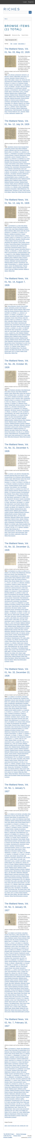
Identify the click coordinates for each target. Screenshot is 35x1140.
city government (24, 586)
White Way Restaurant (24, 654)
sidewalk (7, 108)
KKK (13, 329)
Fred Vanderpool (24, 597)
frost (18, 954)
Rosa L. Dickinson (13, 105)
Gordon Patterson (17, 81)
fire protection (14, 242)
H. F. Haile (22, 497)
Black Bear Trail (9, 705)
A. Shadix (17, 1048)
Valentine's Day (8, 1110)
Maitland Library (14, 93)
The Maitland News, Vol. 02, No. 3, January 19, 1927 (17, 907)
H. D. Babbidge (19, 602)
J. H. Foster (21, 854)
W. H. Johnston (21, 111)
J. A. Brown (13, 328)
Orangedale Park (15, 101)
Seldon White (23, 106)
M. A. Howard (19, 507)
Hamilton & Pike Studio (17, 1070)
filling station (11, 79)
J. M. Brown (25, 411)
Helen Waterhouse (24, 606)
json (18, 1125)
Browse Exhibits (8, 1137)
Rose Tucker (25, 525)
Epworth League (25, 239)
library (10, 91)
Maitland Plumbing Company (12, 182)
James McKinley (9, 413)
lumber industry (8, 862)
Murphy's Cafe (14, 633)
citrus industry (21, 830)
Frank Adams (24, 244)
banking (7, 150)
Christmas (7, 586)
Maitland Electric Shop (15, 178)
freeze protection (12, 954)
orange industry (9, 634)
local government (21, 175)
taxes (6, 767)
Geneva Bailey (15, 165)
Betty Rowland (16, 478)
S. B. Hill (27, 882)
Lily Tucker (12, 505)
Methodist (20, 183)
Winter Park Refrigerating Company (19, 896)
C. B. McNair (15, 152)
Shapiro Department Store (11, 765)
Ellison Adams (17, 835)
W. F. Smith (20, 1005)
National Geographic (15, 98)
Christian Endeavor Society (15, 485)
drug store (23, 76)
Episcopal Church (17, 162)
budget (25, 708)
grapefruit (12, 845)
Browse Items (17, 1135)
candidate (11, 1057)
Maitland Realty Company (11, 514)
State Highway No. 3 (14, 529)
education (12, 78)
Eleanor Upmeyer (19, 78)
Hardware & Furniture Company (13, 604)
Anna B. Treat (17, 147)
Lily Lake (10, 416)
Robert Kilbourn (12, 995)
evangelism (15, 1063)
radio (17, 524)
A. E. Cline (18, 571)
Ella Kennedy (16, 951)
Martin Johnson (14, 183)
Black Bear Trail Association (20, 705)
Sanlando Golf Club (21, 1105)
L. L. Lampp (26, 502)
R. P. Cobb (7, 758)
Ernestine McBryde (9, 592)
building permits (17, 710)
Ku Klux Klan (18, 329)
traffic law (27, 649)
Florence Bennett (24, 494)
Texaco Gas (8, 648)
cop (19, 487)
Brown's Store (8, 152)
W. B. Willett (20, 770)
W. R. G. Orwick (16, 351)
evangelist (21, 1063)
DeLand (20, 718)
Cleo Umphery (13, 487)
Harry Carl (23, 168)
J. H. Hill (27, 172)
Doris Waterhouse (13, 720)
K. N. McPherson (17, 88)
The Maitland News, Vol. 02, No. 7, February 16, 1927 (17, 1022)
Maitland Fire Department (14, 255)
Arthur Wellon (13, 817)
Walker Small (23, 351)
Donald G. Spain (20, 157)
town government (16, 435)
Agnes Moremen (12, 306)
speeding (20, 644)
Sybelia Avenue (9, 110)
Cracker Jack (8, 589)
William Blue (8, 353)
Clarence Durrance (16, 587)
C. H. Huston (12, 314)
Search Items (25, 35)
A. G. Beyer (10, 473)
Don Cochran (14, 948)
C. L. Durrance (15, 711)
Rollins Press (18, 430)
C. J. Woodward (13, 153)
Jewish (18, 413)
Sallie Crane (20, 643)
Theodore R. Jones (17, 190)
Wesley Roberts (23, 892)
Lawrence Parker (23, 618)
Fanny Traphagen (21, 837)
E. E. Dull (23, 488)
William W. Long (24, 1008)
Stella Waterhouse (22, 188)
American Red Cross (15, 475)
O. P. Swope (22, 633)
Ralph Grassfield (23, 524)
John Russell (8, 329)
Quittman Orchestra (18, 428)
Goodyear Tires (8, 167)
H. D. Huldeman (15, 408)
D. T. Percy (26, 235)
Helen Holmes (18, 849)
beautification (11, 703)
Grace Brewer (23, 601)
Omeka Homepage (21, 1134)
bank (16, 148)
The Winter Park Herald (15, 349)
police (6, 522)
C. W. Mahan (13, 827)
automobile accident (10, 148)
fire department (25, 492)
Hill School (21, 170)
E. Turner (26, 834)
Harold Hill (10, 499)
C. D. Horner (20, 232)
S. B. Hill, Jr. (8, 187)
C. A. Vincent (14, 824)
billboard (11, 150)
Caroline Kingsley (9, 155)
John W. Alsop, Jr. (24, 413)
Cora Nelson (23, 487)
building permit (8, 710)
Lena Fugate (13, 331)
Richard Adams (12, 264)
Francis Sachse (8, 597)
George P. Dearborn (16, 599)
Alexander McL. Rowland (19, 698)
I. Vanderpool (12, 611)
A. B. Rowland (11, 225)
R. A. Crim (20, 185)
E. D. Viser (24, 237)
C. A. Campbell (25, 710)
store (12, 887)
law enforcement (9, 504)
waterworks (12, 113)
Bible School (17, 230)
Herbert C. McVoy (15, 1072)
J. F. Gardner (18, 500)
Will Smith (20, 894)
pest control (26, 520)
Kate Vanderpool (21, 736)
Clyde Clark (25, 587)
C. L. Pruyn (12, 482)
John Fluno (7, 616)
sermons (28, 763)
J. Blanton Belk (18, 963)
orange (27, 633)
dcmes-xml (14, 1125)
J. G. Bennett (14, 411)
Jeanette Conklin (24, 614)
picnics (21, 426)
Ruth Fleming (22, 105)
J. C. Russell (26, 963)
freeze (6, 954)
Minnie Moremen (21, 96)
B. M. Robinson (17, 477)
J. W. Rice (17, 86)
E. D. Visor (27, 158)
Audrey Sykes (8, 229)
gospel (6, 1068)
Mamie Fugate (22, 339)
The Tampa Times (22, 889)
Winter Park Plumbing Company (13, 1115)
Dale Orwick (15, 589)
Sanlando (12, 1105)
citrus (22, 398)
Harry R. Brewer (25, 604)
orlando (27, 341)
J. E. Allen (24, 611)
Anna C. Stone (15, 934)
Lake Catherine (22, 90)
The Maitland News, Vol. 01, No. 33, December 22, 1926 (17, 672)
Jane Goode (13, 855)
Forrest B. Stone (16, 596)
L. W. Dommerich (13, 90)
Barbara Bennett (19, 820)
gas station (7, 599)
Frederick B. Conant (24, 953)
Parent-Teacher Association (15, 520)
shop (22, 886)
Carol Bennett (8, 944)
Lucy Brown (12, 507)
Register (31, 2)
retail (24, 881)
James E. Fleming (25, 86)
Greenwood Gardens (25, 167)
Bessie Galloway (9, 230)
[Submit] (30, 12)
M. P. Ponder (18, 418)
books (21, 393)
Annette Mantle (24, 227)
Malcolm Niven (17, 871)
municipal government (21, 260)
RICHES (12, 9)
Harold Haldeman (13, 961)
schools (6, 433)
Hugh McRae (12, 733)
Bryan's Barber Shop (17, 581)
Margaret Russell (23, 95)
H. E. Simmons (23, 408)
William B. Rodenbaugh (11, 1114)
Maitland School (14, 95)
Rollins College (24, 344)
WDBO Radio (14, 654)
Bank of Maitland (22, 148)
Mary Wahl (11, 983)
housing (11, 84)
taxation (26, 646)
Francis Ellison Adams (15, 244)
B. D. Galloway (11, 701)
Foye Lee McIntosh (9, 495)
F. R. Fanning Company (15, 492)
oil (9, 100)
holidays (26, 731)
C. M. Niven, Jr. (26, 482)
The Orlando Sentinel (13, 768)
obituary (7, 100)
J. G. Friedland (15, 1075)
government (16, 167)
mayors (26, 629)
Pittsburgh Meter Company (11, 262)
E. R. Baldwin (11, 721)
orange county (14, 426)
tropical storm (8, 351)
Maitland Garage (25, 178)
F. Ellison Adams (9, 240)
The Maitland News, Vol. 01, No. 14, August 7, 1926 (17, 281)
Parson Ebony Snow (10, 343)
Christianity (7, 716)
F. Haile (23, 592)
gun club (22, 958)
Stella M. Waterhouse (21, 108)
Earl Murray (25, 1062)
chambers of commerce (17, 396)
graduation (25, 81)
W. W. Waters (8, 192)
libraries (26, 415)
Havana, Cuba (8, 170)
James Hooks (16, 614)
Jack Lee (9, 614)
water (24, 653)
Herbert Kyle (8, 607)
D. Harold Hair (12, 832)
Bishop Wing (16, 393)
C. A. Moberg (15, 941)
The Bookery (19, 530)
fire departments (15, 723)
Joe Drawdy (19, 502)
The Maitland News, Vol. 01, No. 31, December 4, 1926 (17, 447)
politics (22, 1098)
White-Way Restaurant (13, 436)
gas (20, 79)
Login (25, 2)
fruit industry (8, 726)
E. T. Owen (24, 319)
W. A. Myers (11, 534)
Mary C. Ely (17, 515)
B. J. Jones (12, 819)
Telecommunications (10, 530)
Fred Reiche (27, 163)
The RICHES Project (9, 1134)
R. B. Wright (12, 524)
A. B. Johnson (11, 74)
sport (15, 1000)
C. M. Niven (19, 482)
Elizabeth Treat (8, 162)
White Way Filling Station (11, 894)
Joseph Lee (26, 250)
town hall (11, 269)
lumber (28, 860)
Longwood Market (9, 177)
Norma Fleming (25, 98)
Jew (14, 413)
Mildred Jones (12, 96)
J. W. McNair (11, 86)
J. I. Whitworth (11, 966)
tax (18, 646)
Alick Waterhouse (25, 390)
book (15, 150)
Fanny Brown (12, 163)
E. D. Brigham (20, 158)
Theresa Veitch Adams (18, 267)
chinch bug (24, 584)
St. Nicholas (13, 108)
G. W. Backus (8, 165)
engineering (25, 591)
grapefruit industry (19, 845)
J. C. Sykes (20, 852)
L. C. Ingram (20, 415)
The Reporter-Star (12, 889)
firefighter (26, 594)
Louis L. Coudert (24, 91)
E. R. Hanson (12, 591)
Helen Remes (15, 606)
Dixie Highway (18, 318)
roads (24, 758)
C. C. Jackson (22, 152)
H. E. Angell (27, 1068)
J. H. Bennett (25, 84)
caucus (26, 1057)
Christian (24, 715)
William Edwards (16, 656)
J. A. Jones (19, 328)
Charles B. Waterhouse (20, 155)
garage (17, 79)
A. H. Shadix (11, 814)
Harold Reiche (17, 168)
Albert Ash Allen (9, 698)
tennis (10, 1001)
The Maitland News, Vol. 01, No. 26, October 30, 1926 (17, 364)
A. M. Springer (17, 473)
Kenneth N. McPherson (22, 173)
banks (10, 393)
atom (6, 1125)
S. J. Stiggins (11, 106)
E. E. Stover (12, 401)
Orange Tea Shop (20, 1097)
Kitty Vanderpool (9, 175)
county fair (11, 1060)
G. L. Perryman (13, 406)
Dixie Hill (25, 318)
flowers (14, 1065)
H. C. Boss (12, 83)
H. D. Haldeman (9, 168)
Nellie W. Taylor (15, 519)
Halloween (7, 410)
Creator (15, 43)
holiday (19, 607)
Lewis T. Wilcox (21, 1080)
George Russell (25, 599)
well (22, 113)
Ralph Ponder (17, 993)
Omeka (29, 1137)
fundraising (23, 842)
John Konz (13, 616)
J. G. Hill (20, 411)
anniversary (18, 74)
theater (6, 649)
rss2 (27, 1125)
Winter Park (15, 192)
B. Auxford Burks (14, 576)
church (28, 155)
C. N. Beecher (19, 314)
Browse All (7, 35)
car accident (20, 153)
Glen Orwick (10, 497)
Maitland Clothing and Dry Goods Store (14, 745)
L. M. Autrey (25, 329)
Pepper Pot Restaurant (17, 990)
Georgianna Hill (9, 81)
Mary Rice (22, 515)
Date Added (21, 43)
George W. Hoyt (26, 79)
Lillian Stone (16, 619)
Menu (6, 19)
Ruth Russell (11, 998)
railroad (11, 344)
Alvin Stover (24, 225)
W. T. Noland (14, 772)
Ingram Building (25, 410)
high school (15, 170)
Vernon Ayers (20, 651)
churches (17, 398)
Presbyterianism (9, 428)
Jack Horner (13, 502)
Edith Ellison (12, 239)
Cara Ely (19, 827)
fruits (12, 726)
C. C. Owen (27, 395)
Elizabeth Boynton (24, 160)
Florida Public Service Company (16, 405)
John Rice (12, 1078)
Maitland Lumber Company (20, 180)
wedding (18, 113)
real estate (26, 185)
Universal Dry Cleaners (24, 891)
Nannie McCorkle (15, 1095)
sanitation (25, 527)
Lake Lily (7, 331)
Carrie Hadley (19, 316)
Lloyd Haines (15, 91)
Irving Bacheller (18, 84)
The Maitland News (17, 266)
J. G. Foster (19, 612)
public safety (26, 638)
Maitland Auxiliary (9, 420)
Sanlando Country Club (11, 886)
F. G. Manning (19, 403)
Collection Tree (7, 1135)
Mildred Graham (14, 752)
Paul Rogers (26, 877)
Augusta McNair (9, 477)
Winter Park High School (24, 192)
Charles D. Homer (16, 584)
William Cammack (18, 269)
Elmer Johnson (26, 721)
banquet (24, 74)
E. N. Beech (11, 949)
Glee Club (23, 956)
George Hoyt (17, 726)
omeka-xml (22, 1125)
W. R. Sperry (19, 653)
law (18, 618)
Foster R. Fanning (25, 596)
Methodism (16, 425)
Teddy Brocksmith (17, 110)
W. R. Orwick (8, 772)
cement (11, 76)
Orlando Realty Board (23, 634)
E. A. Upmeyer (12, 158)
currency (13, 157)
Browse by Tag (16, 35)
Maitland (7, 93)
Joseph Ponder (8, 968)
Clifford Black (17, 76)
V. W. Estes (14, 651)
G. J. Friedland (18, 495)
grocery (6, 602)
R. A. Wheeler (14, 103)
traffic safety (8, 651)
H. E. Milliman (20, 959)
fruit (26, 405)
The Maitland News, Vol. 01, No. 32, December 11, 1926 (17, 546)
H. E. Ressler (8, 1070)
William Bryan (8, 656)
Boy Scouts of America (23, 150)
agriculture (18, 390)
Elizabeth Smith (9, 951)
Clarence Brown (19, 235)
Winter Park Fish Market (11, 775)
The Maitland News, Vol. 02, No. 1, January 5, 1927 (17, 788)
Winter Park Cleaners (25, 436)
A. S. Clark (18, 225)
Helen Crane (8, 606)
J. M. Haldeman (18, 1077)
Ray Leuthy (13, 758)
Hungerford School (24, 249)
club (27, 946)
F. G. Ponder (13, 837)
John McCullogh (9, 88)
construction (8, 157)
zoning (12, 661)
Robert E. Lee (21, 103)
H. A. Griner (12, 602)
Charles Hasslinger (16, 715)
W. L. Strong (27, 770)
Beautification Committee (22, 703)
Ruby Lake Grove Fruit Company (16, 882)
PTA (25, 522)
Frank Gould (16, 597)
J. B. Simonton (13, 172)
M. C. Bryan (23, 742)
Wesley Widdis (15, 1008)
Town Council (26, 190)
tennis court (15, 1001)
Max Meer (13, 872)
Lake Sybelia (13, 618)
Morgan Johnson (20, 631)
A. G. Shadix (11, 696)
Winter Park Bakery (9, 658)
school (17, 106)
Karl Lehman (20, 855)
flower (10, 1065)
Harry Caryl (22, 324)
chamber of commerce (15, 234)
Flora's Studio (19, 163)
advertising (10, 147)
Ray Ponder (24, 993)
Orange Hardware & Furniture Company (18, 986)
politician (17, 1098)
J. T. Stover (19, 250)
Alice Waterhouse (20, 572)
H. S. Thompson (19, 83)
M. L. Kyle (25, 177)
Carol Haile (25, 827)
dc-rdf (9, 1125)
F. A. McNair (13, 403)
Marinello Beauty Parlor (20, 1092)
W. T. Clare (24, 435)
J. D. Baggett (26, 852)
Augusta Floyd (24, 147)
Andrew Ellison (8, 227)
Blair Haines (8, 579)
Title (11, 43)
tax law (21, 646)
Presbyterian (14, 185)
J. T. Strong (25, 735)
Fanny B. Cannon (17, 240)
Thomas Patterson (12, 111)
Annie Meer (21, 574)
